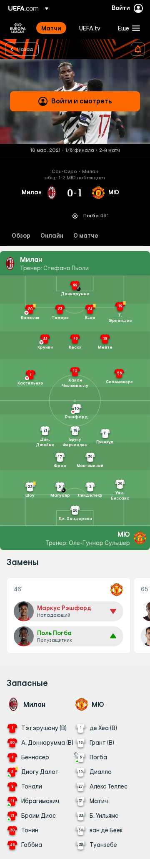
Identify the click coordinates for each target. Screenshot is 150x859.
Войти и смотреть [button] (81, 101)
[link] (51, 28)
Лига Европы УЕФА (18, 28)
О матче (85, 236)
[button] (127, 28)
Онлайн (51, 236)
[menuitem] (53, 28)
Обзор (21, 236)
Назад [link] (25, 49)
